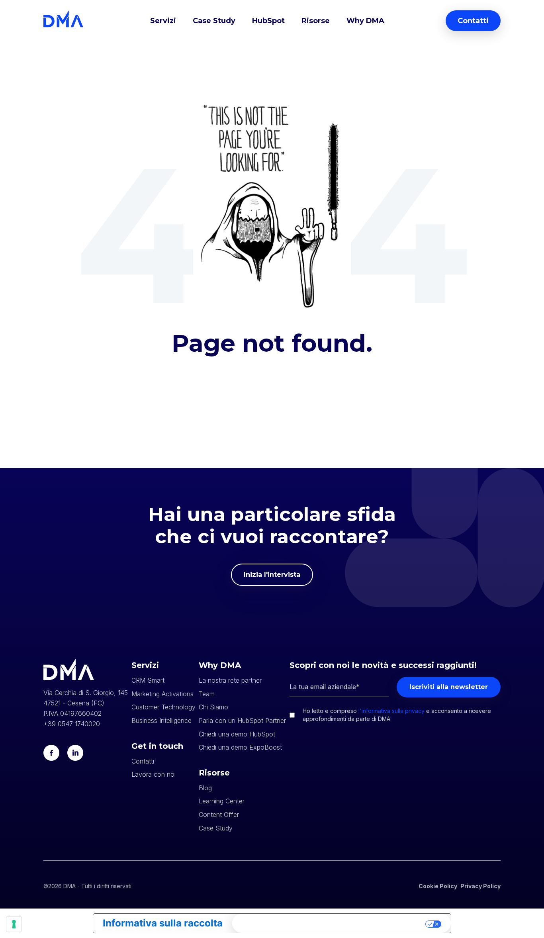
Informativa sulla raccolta (163, 923)
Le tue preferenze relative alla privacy (330, 923)
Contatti (473, 20)
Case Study (214, 20)
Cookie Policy (438, 886)
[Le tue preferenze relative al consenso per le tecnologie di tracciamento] (14, 924)
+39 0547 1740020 (71, 724)
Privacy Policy (480, 886)
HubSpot (268, 20)
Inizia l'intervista (272, 574)
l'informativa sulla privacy (391, 710)
